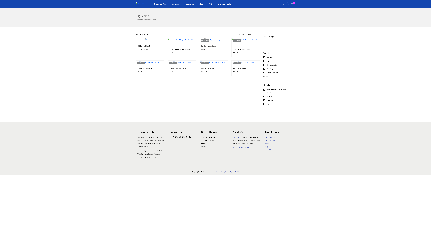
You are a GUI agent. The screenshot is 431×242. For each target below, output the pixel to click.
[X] (180, 138)
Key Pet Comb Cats (207, 68)
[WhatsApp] (190, 138)
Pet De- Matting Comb (208, 46)
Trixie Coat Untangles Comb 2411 (180, 49)
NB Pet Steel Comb (144, 46)
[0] (292, 4)
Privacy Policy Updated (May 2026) (227, 172)
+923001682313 (243, 148)
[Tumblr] (187, 138)
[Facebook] (176, 138)
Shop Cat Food (270, 137)
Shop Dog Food (270, 140)
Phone (235, 148)
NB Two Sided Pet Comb (177, 68)
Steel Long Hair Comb (145, 68)
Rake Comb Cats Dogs (240, 68)
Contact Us (268, 150)
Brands (267, 143)
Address (236, 137)
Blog (266, 147)
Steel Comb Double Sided (241, 49)
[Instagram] (173, 138)
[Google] (183, 138)
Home (138, 20)
